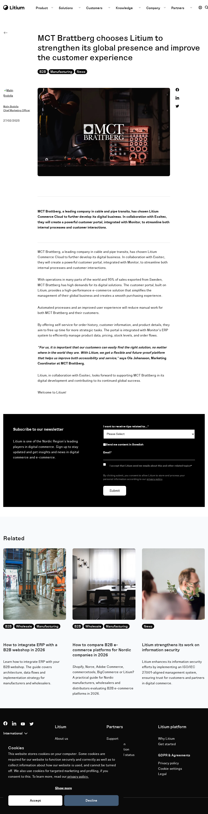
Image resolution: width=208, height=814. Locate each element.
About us (61, 738)
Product (42, 8)
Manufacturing (61, 72)
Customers (94, 8)
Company (153, 8)
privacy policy (154, 479)
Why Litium (166, 738)
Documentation (117, 749)
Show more (63, 788)
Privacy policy (168, 763)
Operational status (120, 755)
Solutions (66, 8)
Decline (91, 800)
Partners (177, 8)
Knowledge (124, 8)
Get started (167, 744)
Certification (116, 744)
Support (112, 738)
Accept (35, 800)
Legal (162, 774)
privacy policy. (78, 776)
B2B (42, 72)
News (81, 72)
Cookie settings (170, 769)
